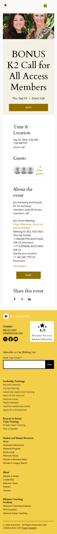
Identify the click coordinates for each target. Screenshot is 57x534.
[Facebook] (10, 339)
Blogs (6, 441)
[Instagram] (5, 339)
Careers (7, 490)
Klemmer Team (10, 483)
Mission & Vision (11, 476)
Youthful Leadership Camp (16, 406)
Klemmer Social (10, 455)
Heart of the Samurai (13, 395)
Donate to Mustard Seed (15, 459)
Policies (6, 486)
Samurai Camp (10, 399)
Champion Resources (13, 445)
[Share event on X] (22, 299)
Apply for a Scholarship (15, 409)
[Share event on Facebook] (14, 299)
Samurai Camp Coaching (15, 513)
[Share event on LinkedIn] (29, 299)
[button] (45, 5)
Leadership (8, 479)
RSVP (28, 107)
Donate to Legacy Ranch (15, 463)
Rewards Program (12, 448)
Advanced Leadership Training (18, 391)
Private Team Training (14, 425)
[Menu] (51, 5)
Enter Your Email (11, 358)
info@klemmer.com (13, 332)
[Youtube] (16, 339)
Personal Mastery (12, 384)
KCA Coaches (9, 509)
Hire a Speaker (10, 428)
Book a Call (8, 452)
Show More (19, 266)
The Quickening (11, 388)
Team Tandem (29, 527)
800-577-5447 (10, 329)
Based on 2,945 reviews (42, 339)
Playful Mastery (11, 402)
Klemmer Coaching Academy (17, 506)
